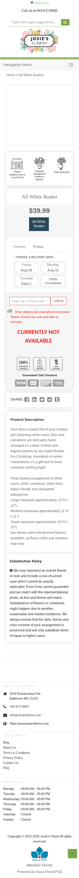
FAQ (6, 768)
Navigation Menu (17, 65)
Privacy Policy (13, 758)
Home (10, 75)
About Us (9, 747)
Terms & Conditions (16, 752)
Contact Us (11, 763)
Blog (6, 742)
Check (59, 301)
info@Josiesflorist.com (25, 715)
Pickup (38, 246)
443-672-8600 (19, 706)
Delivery (19, 246)
